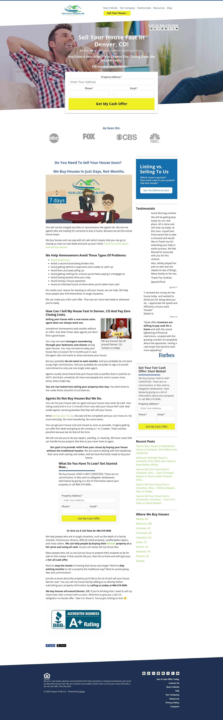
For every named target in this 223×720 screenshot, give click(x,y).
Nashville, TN (143, 551)
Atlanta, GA (142, 518)
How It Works (110, 7)
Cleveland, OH (143, 537)
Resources (159, 7)
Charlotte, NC (143, 528)
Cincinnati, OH (144, 532)
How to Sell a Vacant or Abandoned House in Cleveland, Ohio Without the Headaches (156, 449)
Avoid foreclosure (60, 259)
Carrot (82, 691)
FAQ (177, 690)
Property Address (111, 76)
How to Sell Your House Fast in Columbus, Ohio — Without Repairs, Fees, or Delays (155, 488)
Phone (89, 88)
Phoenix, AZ (142, 556)
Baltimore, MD (144, 523)
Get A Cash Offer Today (168, 679)
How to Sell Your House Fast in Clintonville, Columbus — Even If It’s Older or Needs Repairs (155, 499)
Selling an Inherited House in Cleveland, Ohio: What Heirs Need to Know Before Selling (156, 461)
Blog (169, 7)
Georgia (140, 560)
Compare (174, 706)
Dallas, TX (141, 542)
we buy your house (62, 415)
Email (134, 88)
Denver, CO (142, 546)
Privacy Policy (172, 702)
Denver (111, 543)
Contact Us (174, 683)
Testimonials (144, 7)
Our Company (127, 7)
